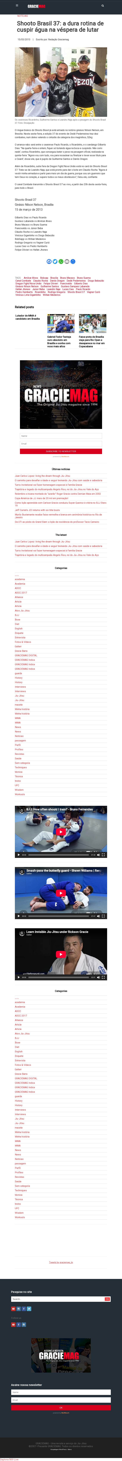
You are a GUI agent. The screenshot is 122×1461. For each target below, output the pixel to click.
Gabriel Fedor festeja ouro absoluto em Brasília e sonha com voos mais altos (59, 341)
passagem (20, 740)
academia (20, 579)
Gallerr (18, 646)
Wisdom (19, 789)
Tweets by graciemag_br (61, 1262)
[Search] (102, 5)
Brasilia (54, 277)
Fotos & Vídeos (23, 642)
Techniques (21, 767)
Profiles (19, 749)
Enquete (19, 633)
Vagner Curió (93, 292)
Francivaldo (66, 283)
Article (18, 601)
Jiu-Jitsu (19, 695)
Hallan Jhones (22, 289)
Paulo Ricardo (83, 289)
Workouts (20, 794)
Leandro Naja (53, 289)
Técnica (19, 776)
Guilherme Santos (50, 286)
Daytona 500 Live (9, 1459)
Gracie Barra (21, 651)
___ (17, 574)
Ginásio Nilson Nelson (27, 286)
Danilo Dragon (57, 280)
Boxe (17, 619)
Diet (17, 624)
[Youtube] (13, 1309)
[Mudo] (98, 854)
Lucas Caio (68, 289)
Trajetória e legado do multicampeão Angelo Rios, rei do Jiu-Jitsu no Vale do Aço (57, 489)
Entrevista (20, 637)
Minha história (22, 709)
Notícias (22, 15)
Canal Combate (23, 280)
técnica (18, 772)
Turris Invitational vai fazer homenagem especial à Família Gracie (48, 484)
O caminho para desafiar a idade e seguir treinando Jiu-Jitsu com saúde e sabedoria (58, 480)
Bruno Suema (84, 277)
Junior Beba (38, 289)
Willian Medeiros (51, 294)
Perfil (18, 745)
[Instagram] (18, 1309)
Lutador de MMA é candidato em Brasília (27, 317)
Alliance (19, 597)
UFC (17, 785)
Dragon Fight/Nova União (28, 283)
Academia (20, 583)
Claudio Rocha (40, 280)
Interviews (20, 686)
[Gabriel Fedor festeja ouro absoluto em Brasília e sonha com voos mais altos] (61, 323)
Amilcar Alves (31, 277)
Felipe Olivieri (51, 283)
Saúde (18, 758)
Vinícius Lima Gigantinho (28, 294)
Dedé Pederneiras (76, 280)
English (18, 628)
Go (107, 1299)
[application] (61, 832)
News (18, 727)
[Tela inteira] (103, 854)
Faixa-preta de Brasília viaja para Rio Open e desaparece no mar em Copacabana (92, 341)
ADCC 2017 (21, 592)
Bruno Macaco (67, 277)
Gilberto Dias (81, 283)
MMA (18, 718)
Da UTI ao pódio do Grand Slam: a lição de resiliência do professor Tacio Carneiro (57, 522)
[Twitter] (29, 1309)
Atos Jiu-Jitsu (22, 610)
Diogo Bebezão (96, 280)
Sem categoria (22, 763)
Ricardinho (40, 292)
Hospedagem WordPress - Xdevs (61, 1449)
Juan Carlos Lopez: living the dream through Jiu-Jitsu (42, 476)
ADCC (18, 588)
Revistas (19, 754)
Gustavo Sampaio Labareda (75, 286)
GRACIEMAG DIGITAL (26, 655)
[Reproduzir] (18, 854)
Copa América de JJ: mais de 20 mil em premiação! (41, 498)
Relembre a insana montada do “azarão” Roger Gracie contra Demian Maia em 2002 (58, 493)
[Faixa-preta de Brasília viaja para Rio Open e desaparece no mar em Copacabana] (92, 323)
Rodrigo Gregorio (56, 292)
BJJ (17, 615)
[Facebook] (24, 1309)
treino (18, 780)
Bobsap (44, 277)
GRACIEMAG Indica (25, 660)
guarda (18, 673)
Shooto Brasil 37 (76, 292)
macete (19, 704)
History (18, 677)
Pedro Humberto (24, 292)
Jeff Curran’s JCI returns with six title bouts (37, 510)
